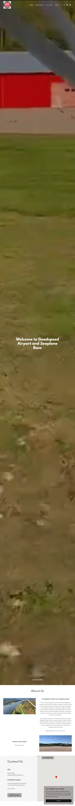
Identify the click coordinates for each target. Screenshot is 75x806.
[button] (57, 5)
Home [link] (31, 5)
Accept (59, 800)
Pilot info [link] (49, 5)
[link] (7, 4)
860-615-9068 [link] (37, 680)
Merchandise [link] (39, 5)
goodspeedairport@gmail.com (15, 775)
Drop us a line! (14, 795)
